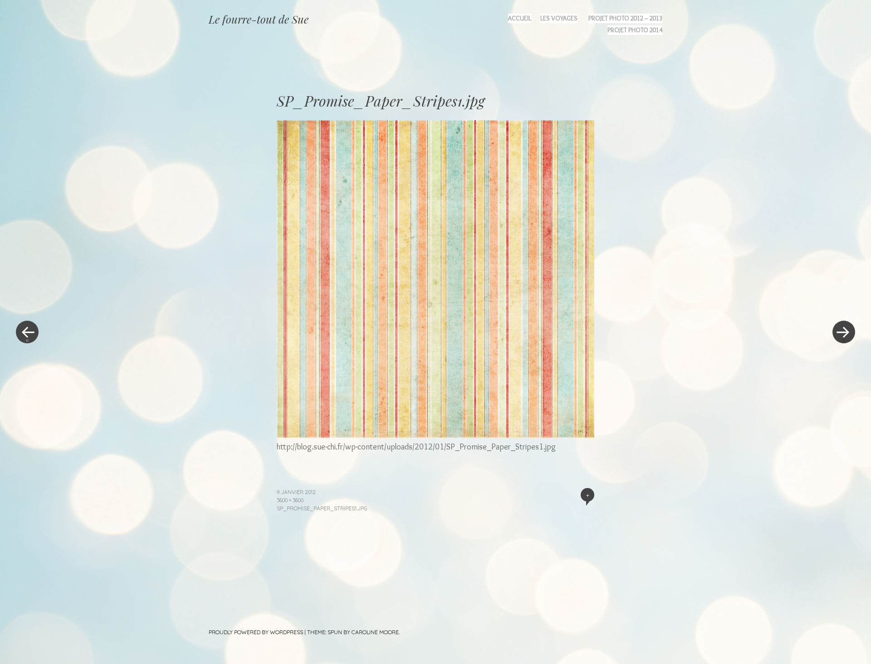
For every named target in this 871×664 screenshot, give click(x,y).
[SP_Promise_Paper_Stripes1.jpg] (435, 434)
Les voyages (558, 18)
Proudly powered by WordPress (256, 632)
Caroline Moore (375, 632)
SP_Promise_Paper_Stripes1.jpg (322, 508)
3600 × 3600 (290, 500)
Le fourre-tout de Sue (258, 19)
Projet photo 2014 (634, 30)
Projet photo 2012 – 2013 (625, 18)
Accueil (519, 18)
